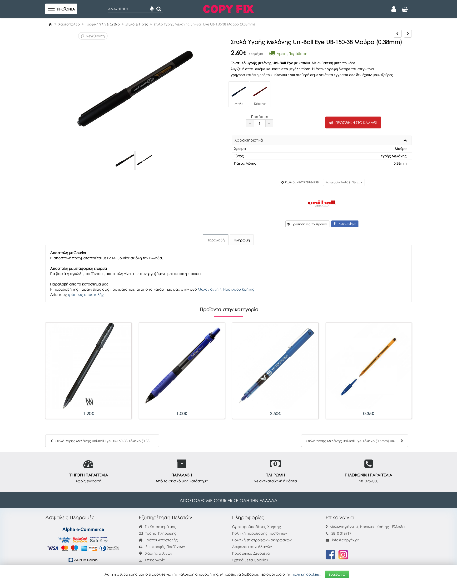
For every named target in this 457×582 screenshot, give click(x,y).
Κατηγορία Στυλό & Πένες (343, 182)
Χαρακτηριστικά (248, 140)
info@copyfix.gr (345, 540)
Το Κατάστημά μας (160, 526)
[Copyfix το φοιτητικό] (228, 8)
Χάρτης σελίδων (158, 553)
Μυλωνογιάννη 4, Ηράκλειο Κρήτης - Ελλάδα (367, 526)
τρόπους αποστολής (86, 294)
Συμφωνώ (337, 574)
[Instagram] (343, 554)
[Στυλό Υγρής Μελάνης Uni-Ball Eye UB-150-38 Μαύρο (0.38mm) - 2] (145, 160)
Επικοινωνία (155, 560)
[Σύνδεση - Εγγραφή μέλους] (394, 9)
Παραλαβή (216, 240)
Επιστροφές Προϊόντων (164, 546)
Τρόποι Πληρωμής (160, 533)
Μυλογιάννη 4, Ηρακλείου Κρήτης (226, 289)
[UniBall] (322, 203)
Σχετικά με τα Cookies (250, 560)
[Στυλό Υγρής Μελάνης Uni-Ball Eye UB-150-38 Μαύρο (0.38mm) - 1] (124, 160)
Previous (76, 89)
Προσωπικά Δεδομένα (251, 553)
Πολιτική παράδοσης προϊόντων (259, 533)
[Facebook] (330, 554)
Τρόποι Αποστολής (161, 540)
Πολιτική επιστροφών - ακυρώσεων (262, 540)
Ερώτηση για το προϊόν (308, 224)
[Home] (50, 24)
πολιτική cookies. (306, 574)
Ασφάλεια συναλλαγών (252, 546)
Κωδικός (301, 182)
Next (83, 89)
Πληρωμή (242, 240)
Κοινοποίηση (346, 223)
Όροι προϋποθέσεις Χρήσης (256, 526)
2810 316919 (341, 533)
